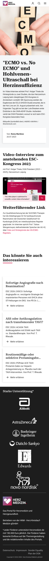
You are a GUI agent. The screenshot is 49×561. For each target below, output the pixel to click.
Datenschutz (9, 550)
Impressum (21, 550)
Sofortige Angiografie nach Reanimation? (24, 284)
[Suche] (39, 3)
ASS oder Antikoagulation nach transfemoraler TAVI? (24, 320)
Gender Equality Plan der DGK (35, 552)
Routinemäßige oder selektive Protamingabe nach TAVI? (22, 356)
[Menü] (45, 3)
